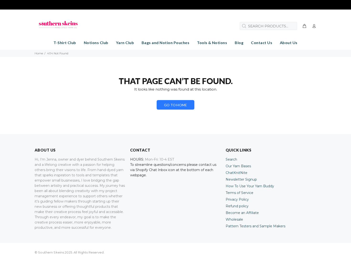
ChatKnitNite (236, 173)
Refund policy (237, 206)
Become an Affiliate (242, 213)
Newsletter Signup (241, 179)
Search (231, 159)
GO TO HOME (175, 105)
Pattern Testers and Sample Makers (255, 226)
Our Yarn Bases (238, 166)
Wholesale (234, 219)
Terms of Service (239, 193)
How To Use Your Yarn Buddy (250, 186)
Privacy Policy (237, 199)
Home (39, 53)
